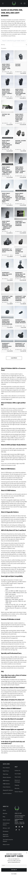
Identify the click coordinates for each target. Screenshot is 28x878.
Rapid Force (6, 771)
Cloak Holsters (6, 787)
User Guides (18, 773)
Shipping (17, 785)
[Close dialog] (26, 852)
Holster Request (19, 791)
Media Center (6, 844)
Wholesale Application (6, 835)
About (4, 810)
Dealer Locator (6, 820)
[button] (2, 3)
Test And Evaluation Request (8, 840)
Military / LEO (6, 828)
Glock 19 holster (21, 388)
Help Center (18, 777)
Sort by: (3, 44)
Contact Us (17, 770)
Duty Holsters (6, 767)
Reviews (5, 813)
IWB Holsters (6, 780)
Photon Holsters (7, 777)
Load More (14, 358)
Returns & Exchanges (17, 781)
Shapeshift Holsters (8, 790)
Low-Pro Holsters (7, 793)
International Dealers (6, 824)
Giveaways (5, 831)
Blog (4, 816)
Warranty (17, 788)
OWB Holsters (6, 783)
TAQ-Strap (5, 774)
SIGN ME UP (14, 869)
